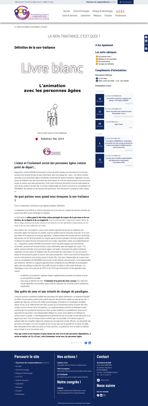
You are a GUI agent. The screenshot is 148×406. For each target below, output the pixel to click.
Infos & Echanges (81, 11)
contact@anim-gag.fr (110, 372)
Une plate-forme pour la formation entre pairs (74, 370)
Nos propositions (104, 61)
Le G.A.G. (120, 11)
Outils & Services (69, 15)
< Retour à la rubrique (31, 27)
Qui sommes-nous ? (105, 57)
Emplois (108, 15)
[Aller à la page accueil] (31, 13)
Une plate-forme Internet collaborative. (72, 364)
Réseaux (97, 15)
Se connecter (125, 2)
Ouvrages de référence (106, 64)
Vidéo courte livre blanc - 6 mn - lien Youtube (113, 81)
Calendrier (85, 15)
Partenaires (120, 15)
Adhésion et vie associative (107, 59)
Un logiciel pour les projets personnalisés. (73, 376)
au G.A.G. (101, 2)
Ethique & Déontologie (103, 11)
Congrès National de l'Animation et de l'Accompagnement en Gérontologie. (71, 390)
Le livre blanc (102, 78)
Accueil (66, 11)
